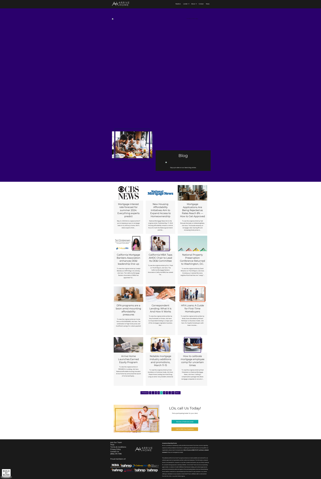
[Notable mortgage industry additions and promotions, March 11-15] (160, 345)
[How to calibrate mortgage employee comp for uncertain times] (192, 345)
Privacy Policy (115, 449)
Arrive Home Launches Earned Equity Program (128, 359)
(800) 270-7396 (116, 454)
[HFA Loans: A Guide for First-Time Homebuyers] (192, 294)
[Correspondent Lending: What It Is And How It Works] (160, 294)
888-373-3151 (195, 450)
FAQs (112, 445)
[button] (189, 4)
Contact (201, 4)
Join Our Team (116, 442)
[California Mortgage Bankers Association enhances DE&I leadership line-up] (128, 243)
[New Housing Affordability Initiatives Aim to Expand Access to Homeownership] (160, 193)
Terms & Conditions (118, 447)
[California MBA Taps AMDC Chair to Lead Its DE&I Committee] (160, 243)
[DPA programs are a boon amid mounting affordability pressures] (128, 294)
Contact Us (114, 451)
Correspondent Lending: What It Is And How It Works (160, 308)
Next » (178, 393)
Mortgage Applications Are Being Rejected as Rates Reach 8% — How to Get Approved (192, 210)
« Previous (144, 393)
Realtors (178, 4)
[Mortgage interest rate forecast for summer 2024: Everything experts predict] (128, 193)
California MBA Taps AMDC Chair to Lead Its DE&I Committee (160, 257)
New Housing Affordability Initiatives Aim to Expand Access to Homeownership (160, 210)
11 (173, 393)
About (193, 4)
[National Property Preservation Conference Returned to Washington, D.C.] (192, 243)
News (207, 4)
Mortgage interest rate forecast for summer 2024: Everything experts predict (128, 210)
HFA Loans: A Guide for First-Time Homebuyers (192, 308)
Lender (185, 4)
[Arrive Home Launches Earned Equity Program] (128, 345)
